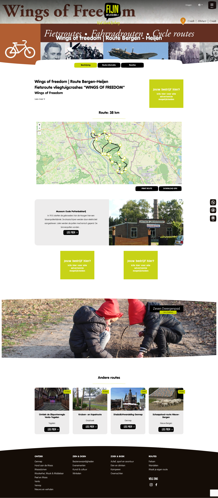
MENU (212, 7)
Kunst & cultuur (80, 469)
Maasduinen (41, 469)
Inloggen (189, 5)
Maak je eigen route (158, 469)
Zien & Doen (213, 210)
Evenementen (79, 465)
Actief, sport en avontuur (122, 461)
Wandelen (153, 465)
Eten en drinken (118, 465)
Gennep (38, 461)
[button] (200, 5)
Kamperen (116, 469)
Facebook (156, 484)
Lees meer (39, 99)
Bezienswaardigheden (83, 461)
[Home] (109, 14)
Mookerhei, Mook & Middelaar (49, 473)
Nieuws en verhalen (44, 489)
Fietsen (152, 461)
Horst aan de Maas (44, 465)
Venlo (37, 481)
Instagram (151, 484)
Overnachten (117, 473)
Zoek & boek (213, 218)
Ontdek (213, 202)
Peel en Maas (41, 477)
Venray (38, 485)
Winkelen (77, 473)
